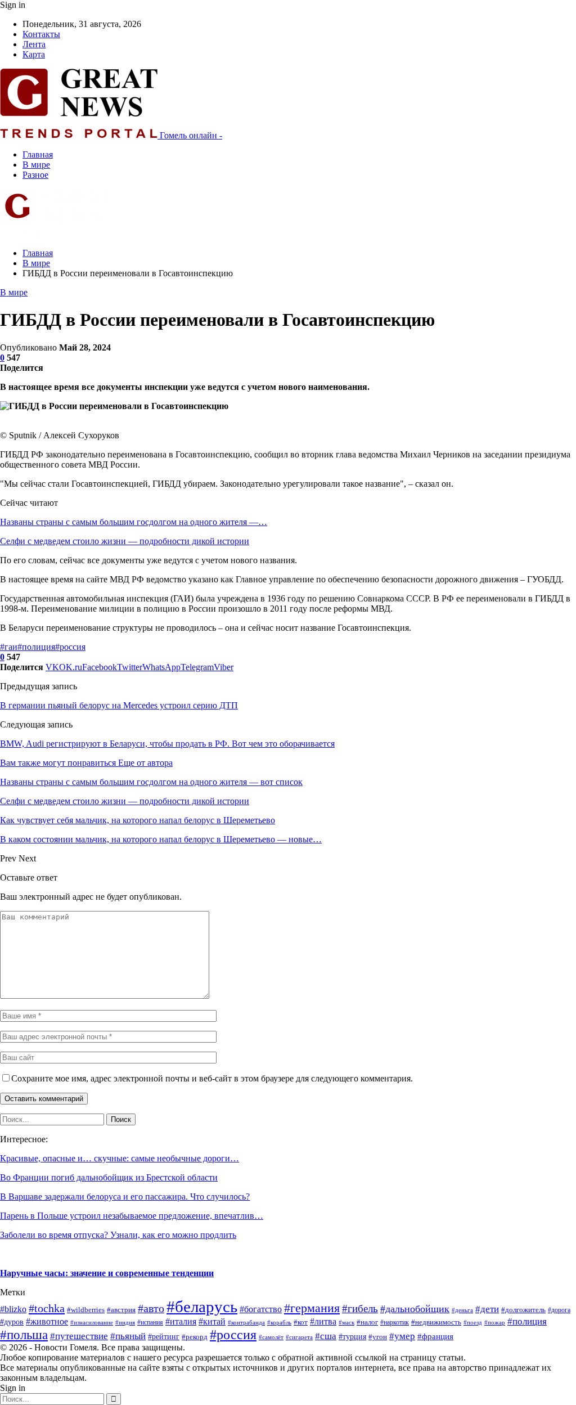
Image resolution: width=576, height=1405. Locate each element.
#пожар (494, 1322)
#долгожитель (523, 1310)
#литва (323, 1321)
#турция (352, 1336)
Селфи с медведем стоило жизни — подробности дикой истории (124, 541)
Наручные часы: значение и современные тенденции (107, 1273)
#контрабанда (246, 1322)
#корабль (279, 1322)
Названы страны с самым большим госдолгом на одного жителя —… (133, 522)
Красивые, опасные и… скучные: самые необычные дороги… (119, 1158)
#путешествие (79, 1336)
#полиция (36, 647)
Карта (33, 54)
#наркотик (394, 1322)
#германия (312, 1308)
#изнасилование (91, 1322)
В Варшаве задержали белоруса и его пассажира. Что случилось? (125, 1196)
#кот (301, 1322)
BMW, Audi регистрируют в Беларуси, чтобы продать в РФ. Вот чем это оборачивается (167, 743)
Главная (37, 154)
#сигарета (299, 1337)
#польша (24, 1335)
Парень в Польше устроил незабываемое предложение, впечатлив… (131, 1215)
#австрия (121, 1310)
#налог (367, 1322)
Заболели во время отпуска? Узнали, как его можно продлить (118, 1235)
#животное (47, 1321)
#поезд (473, 1322)
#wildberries (86, 1310)
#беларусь (201, 1307)
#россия (70, 647)
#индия (125, 1322)
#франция (435, 1336)
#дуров (12, 1322)
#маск (346, 1322)
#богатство (261, 1309)
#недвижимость (436, 1322)
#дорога (559, 1310)
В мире (36, 164)
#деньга (462, 1310)
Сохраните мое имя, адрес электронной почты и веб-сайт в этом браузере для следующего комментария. (212, 1078)
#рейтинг (163, 1336)
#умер (402, 1335)
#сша (325, 1336)
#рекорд (195, 1337)
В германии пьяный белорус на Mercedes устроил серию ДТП (119, 705)
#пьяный (128, 1336)
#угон (377, 1337)
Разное (35, 174)
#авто (151, 1308)
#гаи (8, 647)
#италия (180, 1321)
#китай (212, 1321)
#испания (150, 1322)
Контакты (41, 34)
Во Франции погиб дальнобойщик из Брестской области (109, 1177)
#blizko (13, 1309)
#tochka (47, 1308)
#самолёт (271, 1337)
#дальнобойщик (414, 1308)
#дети (487, 1309)
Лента (34, 44)
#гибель (360, 1308)
